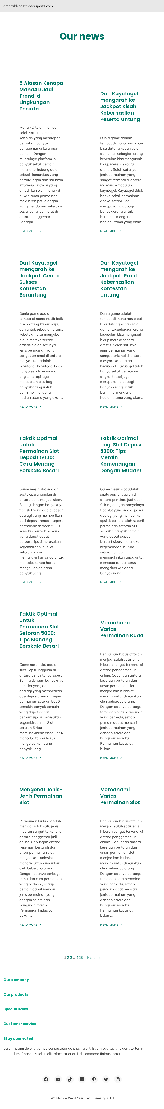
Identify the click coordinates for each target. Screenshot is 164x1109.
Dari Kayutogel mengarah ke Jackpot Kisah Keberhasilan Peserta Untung (120, 106)
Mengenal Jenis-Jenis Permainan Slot (40, 796)
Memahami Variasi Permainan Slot (120, 796)
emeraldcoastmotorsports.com (28, 6)
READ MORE (30, 231)
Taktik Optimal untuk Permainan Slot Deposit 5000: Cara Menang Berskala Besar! (39, 454)
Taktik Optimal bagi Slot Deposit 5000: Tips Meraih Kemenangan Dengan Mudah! (121, 454)
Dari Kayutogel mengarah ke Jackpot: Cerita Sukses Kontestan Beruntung (39, 279)
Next (93, 957)
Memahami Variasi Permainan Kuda (122, 629)
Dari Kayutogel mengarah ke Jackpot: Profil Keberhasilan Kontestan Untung (119, 279)
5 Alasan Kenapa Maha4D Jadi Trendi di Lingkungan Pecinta (41, 96)
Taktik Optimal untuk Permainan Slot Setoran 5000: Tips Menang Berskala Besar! (39, 630)
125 (79, 957)
